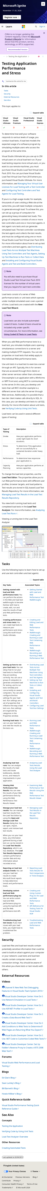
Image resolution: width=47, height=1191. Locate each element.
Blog (34, 1177)
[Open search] (36, 26)
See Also (7, 100)
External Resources (11, 97)
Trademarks (6, 1187)
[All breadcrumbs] (4, 57)
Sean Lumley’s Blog (10, 1083)
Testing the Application (17, 56)
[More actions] (43, 57)
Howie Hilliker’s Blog (11, 1093)
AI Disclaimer (7, 1177)
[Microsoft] (23, 26)
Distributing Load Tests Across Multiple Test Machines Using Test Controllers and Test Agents (22, 250)
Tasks (6, 90)
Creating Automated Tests (14, 1148)
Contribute (6, 1180)
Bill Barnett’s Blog (10, 1088)
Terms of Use (32, 1184)
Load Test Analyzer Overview (15, 1136)
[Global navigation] (2, 26)
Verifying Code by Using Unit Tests (21, 408)
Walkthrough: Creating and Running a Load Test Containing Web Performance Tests (36, 640)
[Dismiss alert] (43, 4)
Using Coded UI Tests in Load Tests (20, 334)
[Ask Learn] (39, 57)
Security (7, 94)
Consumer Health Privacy (12, 1184)
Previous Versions (23, 1177)
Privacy (16, 1180)
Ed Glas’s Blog (8, 1077)
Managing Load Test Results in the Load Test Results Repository (36, 813)
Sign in (42, 26)
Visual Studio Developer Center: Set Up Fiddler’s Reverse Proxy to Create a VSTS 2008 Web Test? (22, 1047)
